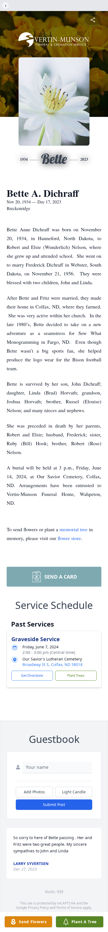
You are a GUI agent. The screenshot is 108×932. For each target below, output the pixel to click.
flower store (69, 538)
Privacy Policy (38, 907)
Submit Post (54, 804)
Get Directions (32, 675)
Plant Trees (75, 675)
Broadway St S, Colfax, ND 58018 (52, 664)
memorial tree (74, 529)
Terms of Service (69, 907)
